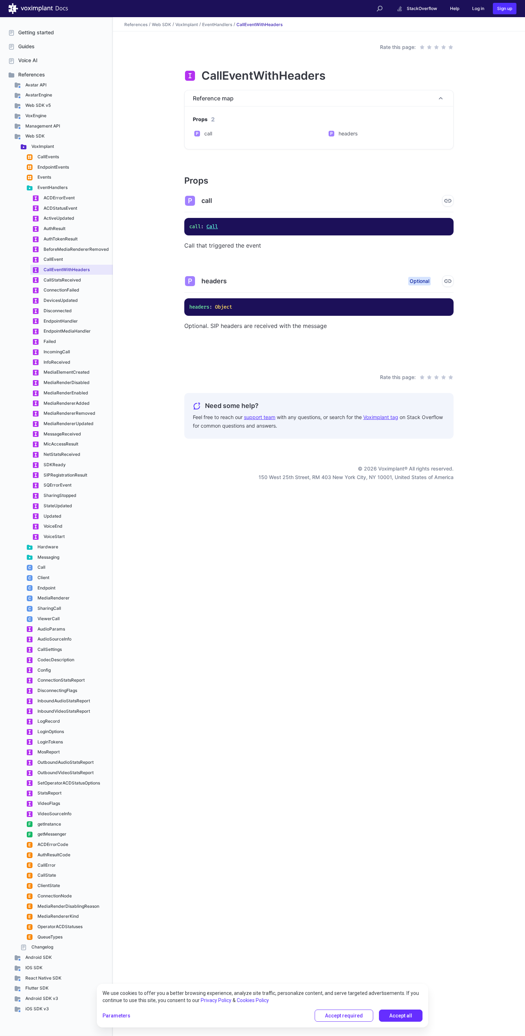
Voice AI (28, 60)
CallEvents (47, 156)
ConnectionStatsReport (60, 680)
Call (40, 567)
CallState (46, 875)
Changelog (41, 947)
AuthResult (53, 228)
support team (259, 417)
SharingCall (48, 608)
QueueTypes (49, 937)
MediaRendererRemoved (68, 413)
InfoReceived (56, 362)
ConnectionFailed (60, 290)
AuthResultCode (53, 854)
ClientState (48, 885)
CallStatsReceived (61, 280)
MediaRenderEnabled (65, 392)
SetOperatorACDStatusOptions (68, 783)
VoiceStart (53, 536)
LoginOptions (50, 731)
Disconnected (57, 310)
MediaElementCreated (66, 372)
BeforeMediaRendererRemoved (75, 249)
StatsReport (48, 793)
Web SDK (34, 136)
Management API (42, 126)
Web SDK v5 (37, 105)
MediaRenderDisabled (66, 382)
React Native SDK (42, 978)
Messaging (47, 557)
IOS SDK (33, 967)
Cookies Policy (253, 1000)
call (208, 133)
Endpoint (45, 588)
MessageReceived (61, 434)
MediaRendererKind (57, 916)
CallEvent (52, 259)
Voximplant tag (380, 417)
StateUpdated (57, 505)
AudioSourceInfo (53, 639)
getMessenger (51, 834)
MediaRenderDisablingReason (67, 906)
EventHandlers (52, 187)
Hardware (47, 546)
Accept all (400, 1015)
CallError (46, 865)
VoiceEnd (52, 526)
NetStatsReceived (61, 454)
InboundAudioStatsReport (63, 700)
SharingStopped (59, 495)
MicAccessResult (60, 444)
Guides (26, 46)
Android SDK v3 (41, 998)
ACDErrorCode (52, 844)
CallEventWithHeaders (66, 269)
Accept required (344, 1015)
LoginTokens (49, 741)
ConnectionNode (54, 895)
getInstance (48, 824)
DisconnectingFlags (56, 690)
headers (348, 133)
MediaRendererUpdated (68, 423)
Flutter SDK (36, 988)
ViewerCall (48, 618)
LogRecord (48, 721)
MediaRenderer (53, 598)
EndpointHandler (60, 321)
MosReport (48, 751)
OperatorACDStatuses (59, 926)
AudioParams (50, 629)
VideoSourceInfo (53, 813)
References (31, 74)
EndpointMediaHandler (66, 331)
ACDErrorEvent (58, 197)
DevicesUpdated (60, 300)
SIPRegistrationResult (64, 475)
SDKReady (54, 464)
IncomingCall (56, 351)
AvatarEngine (38, 95)
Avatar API (35, 85)
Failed (49, 341)
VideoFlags (48, 803)
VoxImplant (42, 146)
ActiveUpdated (58, 218)
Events (43, 177)
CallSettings (49, 649)
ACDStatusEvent (59, 208)
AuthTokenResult (60, 238)
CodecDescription (55, 659)
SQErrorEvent (56, 485)
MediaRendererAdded (66, 403)
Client (42, 577)
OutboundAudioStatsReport (65, 762)
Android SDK (38, 957)
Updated (51, 516)
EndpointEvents (52, 167)
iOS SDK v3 (36, 1008)
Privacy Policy (216, 1000)
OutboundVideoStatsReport (65, 772)
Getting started (36, 32)
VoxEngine (35, 115)
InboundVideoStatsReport (63, 711)
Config (43, 670)
